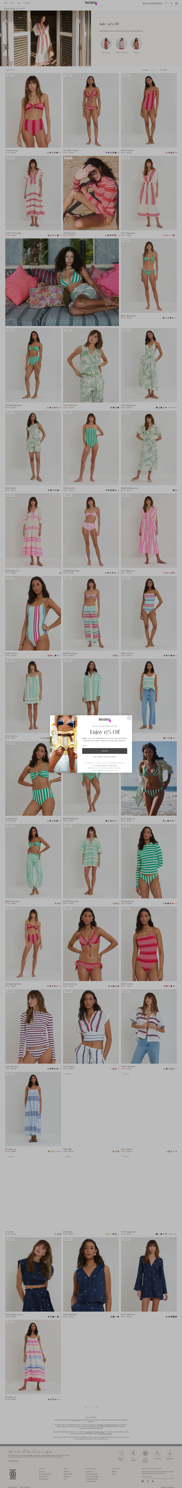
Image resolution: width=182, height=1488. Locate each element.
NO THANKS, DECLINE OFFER (105, 757)
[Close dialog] (129, 718)
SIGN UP (105, 751)
